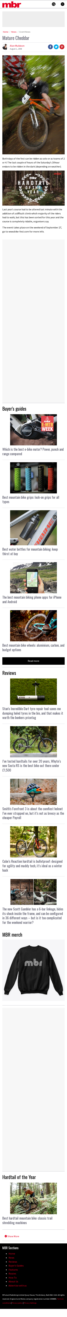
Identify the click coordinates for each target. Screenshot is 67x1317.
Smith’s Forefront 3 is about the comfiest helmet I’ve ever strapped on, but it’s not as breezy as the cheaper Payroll (33, 813)
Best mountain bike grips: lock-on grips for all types (30, 499)
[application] (33, 188)
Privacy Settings (30, 1303)
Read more (33, 660)
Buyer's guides (14, 408)
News (14, 31)
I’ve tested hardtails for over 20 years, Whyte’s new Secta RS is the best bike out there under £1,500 (31, 765)
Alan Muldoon (17, 45)
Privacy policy (17, 1303)
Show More (13, 1236)
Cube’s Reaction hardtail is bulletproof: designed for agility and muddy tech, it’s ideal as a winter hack (32, 866)
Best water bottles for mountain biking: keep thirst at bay (30, 551)
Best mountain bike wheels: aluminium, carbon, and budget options (33, 647)
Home (5, 31)
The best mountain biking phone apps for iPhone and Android (31, 599)
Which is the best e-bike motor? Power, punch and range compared (33, 451)
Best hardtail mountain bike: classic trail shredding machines (27, 1220)
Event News (24, 31)
